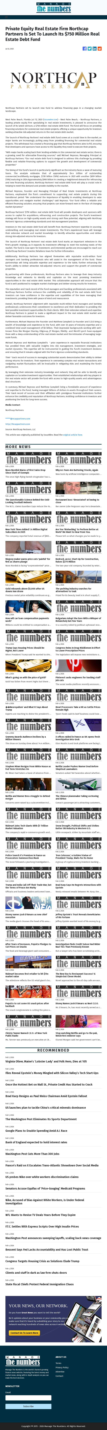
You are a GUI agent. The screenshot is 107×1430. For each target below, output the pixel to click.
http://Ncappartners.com (17, 424)
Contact (59, 1376)
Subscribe (28, 1406)
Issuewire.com (50, 119)
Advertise (60, 1371)
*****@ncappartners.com (17, 418)
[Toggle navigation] (6, 17)
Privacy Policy (62, 1367)
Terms (58, 1363)
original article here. (73, 435)
